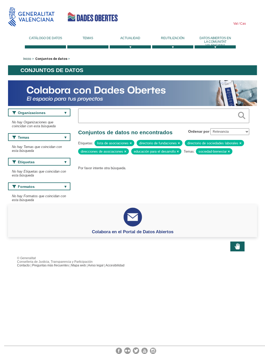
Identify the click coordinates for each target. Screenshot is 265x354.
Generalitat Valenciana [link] (31, 16)
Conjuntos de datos (51, 59)
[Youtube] (145, 350)
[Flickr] (127, 350)
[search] (241, 114)
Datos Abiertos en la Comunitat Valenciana (215, 41)
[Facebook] (119, 350)
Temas (88, 38)
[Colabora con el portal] (132, 93)
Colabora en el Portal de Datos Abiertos (132, 231)
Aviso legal (96, 265)
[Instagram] (153, 350)
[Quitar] (131, 143)
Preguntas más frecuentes (50, 265)
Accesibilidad (115, 265)
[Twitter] (136, 350)
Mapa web (78, 265)
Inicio (27, 59)
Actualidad (130, 38)
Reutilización (173, 38)
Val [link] (235, 23)
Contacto (23, 265)
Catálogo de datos (45, 38)
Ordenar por (198, 131)
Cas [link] (242, 23)
